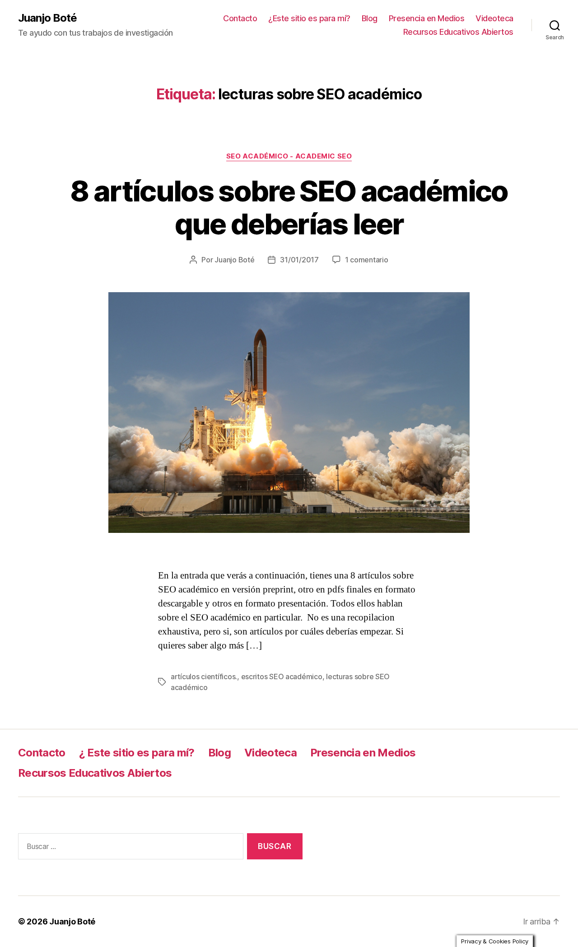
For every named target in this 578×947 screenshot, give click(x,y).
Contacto (240, 18)
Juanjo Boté (47, 18)
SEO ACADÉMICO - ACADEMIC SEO (289, 156)
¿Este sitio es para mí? (309, 18)
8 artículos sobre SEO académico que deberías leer (289, 207)
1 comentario (366, 259)
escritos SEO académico (281, 676)
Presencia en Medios (427, 18)
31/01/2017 (299, 259)
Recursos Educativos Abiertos (458, 32)
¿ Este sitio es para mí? (137, 752)
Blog (370, 18)
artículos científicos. (204, 676)
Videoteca (494, 18)
